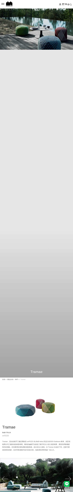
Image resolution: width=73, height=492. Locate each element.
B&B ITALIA (6, 432)
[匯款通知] (63, 4)
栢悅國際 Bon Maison (9, 4)
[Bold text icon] (3, 3)
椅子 (16, 379)
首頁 (3, 379)
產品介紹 (10, 379)
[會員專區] (60, 4)
